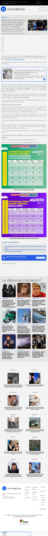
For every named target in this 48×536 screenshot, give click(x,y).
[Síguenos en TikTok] (37, 8)
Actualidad (4, 242)
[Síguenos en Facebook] (29, 8)
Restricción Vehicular (14, 242)
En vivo (3, 1)
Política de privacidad (15, 515)
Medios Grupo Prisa (24, 524)
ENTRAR (38, 2)
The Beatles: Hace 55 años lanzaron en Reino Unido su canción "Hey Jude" (25, 247)
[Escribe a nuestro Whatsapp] (25, 10)
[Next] (37, 534)
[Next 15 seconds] (34, 534)
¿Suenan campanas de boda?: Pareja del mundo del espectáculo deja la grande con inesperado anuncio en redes (13, 408)
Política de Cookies (25, 515)
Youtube (43, 500)
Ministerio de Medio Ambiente (16, 59)
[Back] (23, 534)
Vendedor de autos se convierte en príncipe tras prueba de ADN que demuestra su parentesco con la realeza (13, 475)
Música (27, 490)
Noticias (20, 1)
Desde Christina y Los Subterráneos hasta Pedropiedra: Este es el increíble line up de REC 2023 (25, 250)
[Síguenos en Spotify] (35, 8)
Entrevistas (5, 3)
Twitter (43, 497)
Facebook (42, 495)
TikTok (42, 505)
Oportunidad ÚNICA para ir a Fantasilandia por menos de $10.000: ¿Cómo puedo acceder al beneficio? (34, 453)
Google (43, 487)
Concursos (25, 1)
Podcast (34, 497)
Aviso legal (7, 515)
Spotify (43, 502)
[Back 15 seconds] (27, 534)
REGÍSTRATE (39, 3)
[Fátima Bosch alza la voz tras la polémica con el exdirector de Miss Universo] (34, 378)
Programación (9, 1)
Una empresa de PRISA (24, 521)
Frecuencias (13, 3)
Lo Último (15, 1)
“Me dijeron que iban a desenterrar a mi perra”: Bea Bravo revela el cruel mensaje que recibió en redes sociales (13, 430)
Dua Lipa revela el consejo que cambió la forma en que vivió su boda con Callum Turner (13, 453)
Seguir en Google (40, 257)
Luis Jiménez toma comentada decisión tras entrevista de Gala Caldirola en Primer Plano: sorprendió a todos (35, 475)
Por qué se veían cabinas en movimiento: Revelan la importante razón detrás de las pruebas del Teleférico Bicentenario (13, 386)
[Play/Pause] (30, 534)
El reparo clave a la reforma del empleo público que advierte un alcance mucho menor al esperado (35, 408)
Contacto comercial (8, 497)
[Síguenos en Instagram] (27, 8)
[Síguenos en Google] (25, 8)
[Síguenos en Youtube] (33, 8)
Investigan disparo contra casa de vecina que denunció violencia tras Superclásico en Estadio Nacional (35, 430)
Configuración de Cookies (37, 515)
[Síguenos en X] (31, 8)
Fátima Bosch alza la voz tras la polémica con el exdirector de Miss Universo (35, 385)
